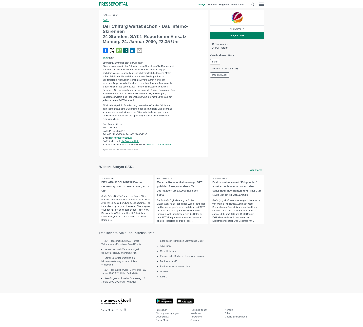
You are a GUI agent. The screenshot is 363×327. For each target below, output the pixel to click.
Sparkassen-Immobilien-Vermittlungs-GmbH (182, 241)
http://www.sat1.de (130, 141)
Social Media (162, 320)
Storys (201, 4)
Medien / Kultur (219, 75)
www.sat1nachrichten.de (158, 144)
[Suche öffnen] (252, 4)
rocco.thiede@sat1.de (121, 138)
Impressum (161, 310)
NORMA (164, 271)
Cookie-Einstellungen (236, 316)
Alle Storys (235, 29)
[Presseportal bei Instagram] (124, 310)
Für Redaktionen (198, 310)
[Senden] (139, 50)
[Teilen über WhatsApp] (119, 50)
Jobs (227, 313)
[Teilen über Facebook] (105, 50)
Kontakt (229, 310)
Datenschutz (162, 316)
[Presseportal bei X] (120, 310)
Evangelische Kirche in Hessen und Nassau (182, 256)
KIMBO (163, 276)
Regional (224, 4)
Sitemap (194, 320)
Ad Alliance (166, 246)
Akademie (195, 313)
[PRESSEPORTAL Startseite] (113, 4)
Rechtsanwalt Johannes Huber (175, 266)
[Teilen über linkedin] (132, 50)
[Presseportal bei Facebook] (116, 310)
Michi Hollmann (168, 251)
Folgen (234, 35)
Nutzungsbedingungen (167, 313)
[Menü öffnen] (261, 4)
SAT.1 (106, 20)
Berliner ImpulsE (168, 261)
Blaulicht (212, 4)
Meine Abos (237, 4)
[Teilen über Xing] (125, 50)
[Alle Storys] (237, 23)
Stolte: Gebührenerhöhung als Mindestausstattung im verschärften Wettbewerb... (119, 261)
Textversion (196, 316)
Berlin (106, 58)
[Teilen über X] (112, 50)
